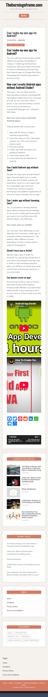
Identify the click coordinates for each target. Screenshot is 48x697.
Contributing (20, 633)
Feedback (10, 602)
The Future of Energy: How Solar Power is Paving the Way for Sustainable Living (31, 468)
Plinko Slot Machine (29, 489)
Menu (24, 15)
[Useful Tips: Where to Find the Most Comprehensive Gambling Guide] (13, 481)
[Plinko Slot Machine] (13, 492)
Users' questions (15, 45)
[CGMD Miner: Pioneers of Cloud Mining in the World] (13, 504)
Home (5, 683)
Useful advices (14, 640)
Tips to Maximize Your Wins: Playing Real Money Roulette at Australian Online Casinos (31, 515)
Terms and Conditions (15, 611)
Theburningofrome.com (24, 4)
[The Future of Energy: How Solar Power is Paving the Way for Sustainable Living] (13, 470)
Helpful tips (13, 636)
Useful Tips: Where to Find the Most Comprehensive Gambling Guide (31, 480)
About (9, 599)
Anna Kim (21, 40)
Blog (10, 633)
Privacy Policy (12, 607)
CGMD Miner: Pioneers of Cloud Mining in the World (31, 501)
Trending (25, 636)
